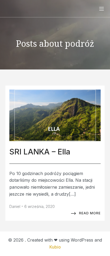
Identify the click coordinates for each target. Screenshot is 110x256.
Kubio (55, 247)
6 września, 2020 (39, 206)
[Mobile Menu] (101, 8)
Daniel (14, 206)
